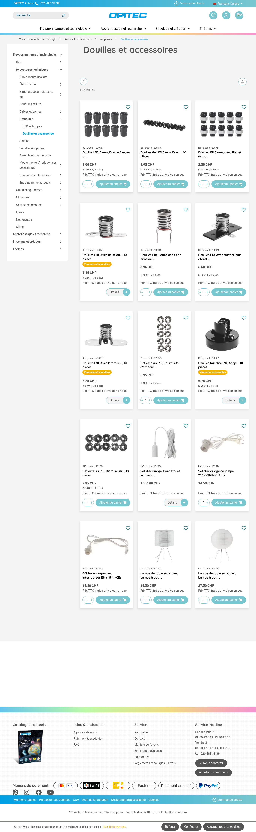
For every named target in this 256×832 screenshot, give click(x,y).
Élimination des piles (148, 751)
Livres (20, 212)
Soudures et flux (30, 104)
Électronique (27, 84)
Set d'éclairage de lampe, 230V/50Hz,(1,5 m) (216, 473)
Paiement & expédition (88, 738)
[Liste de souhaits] (213, 15)
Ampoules (26, 119)
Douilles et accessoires (38, 133)
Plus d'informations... (115, 826)
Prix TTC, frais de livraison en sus (104, 174)
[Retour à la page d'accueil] (128, 15)
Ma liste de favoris (146, 744)
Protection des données (54, 800)
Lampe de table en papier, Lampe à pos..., (159, 575)
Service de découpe (29, 205)
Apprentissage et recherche (31, 234)
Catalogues (141, 757)
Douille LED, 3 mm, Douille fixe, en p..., (106, 154)
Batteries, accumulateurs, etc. (36, 94)
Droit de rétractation (95, 800)
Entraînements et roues (34, 182)
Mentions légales (25, 800)
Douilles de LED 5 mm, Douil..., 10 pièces (163, 154)
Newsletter (141, 732)
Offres (20, 227)
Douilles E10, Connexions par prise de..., (160, 257)
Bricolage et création (27, 241)
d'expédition (145, 812)
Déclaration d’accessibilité (128, 800)
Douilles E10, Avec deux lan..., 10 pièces (104, 257)
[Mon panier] (239, 15)
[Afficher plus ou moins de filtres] (242, 81)
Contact (139, 738)
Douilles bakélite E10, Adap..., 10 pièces (220, 365)
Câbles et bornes (30, 111)
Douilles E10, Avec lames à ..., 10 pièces (104, 365)
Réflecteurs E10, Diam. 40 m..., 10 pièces (105, 473)
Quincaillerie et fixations (35, 175)
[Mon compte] (226, 15)
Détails (114, 292)
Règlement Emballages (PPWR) (155, 763)
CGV (76, 800)
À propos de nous (85, 732)
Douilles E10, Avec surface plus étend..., (219, 257)
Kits (18, 62)
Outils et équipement (29, 190)
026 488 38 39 (50, 3)
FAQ (76, 744)
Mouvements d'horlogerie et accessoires (37, 165)
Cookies (154, 800)
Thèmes (18, 249)
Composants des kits (33, 77)
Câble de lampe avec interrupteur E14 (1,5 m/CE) (101, 575)
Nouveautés (24, 219)
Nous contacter (213, 763)
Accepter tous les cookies (223, 826)
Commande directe (191, 3)
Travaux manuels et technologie (34, 54)
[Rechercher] (63, 15)
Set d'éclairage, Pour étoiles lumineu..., (160, 473)
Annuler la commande (213, 772)
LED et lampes (32, 126)
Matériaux (22, 197)
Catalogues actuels (29, 724)
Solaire (24, 141)
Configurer (191, 826)
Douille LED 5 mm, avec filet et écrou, (219, 154)
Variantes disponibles (97, 264)
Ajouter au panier (110, 184)
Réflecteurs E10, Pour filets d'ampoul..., (159, 365)
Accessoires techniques (32, 69)
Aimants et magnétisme (35, 155)
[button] (59, 55)
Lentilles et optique (31, 148)
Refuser (170, 826)
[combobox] (37, 15)
